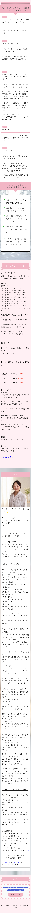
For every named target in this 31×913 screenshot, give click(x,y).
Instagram (6, 862)
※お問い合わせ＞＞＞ (10, 457)
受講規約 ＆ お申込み (15, 894)
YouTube (16, 862)
